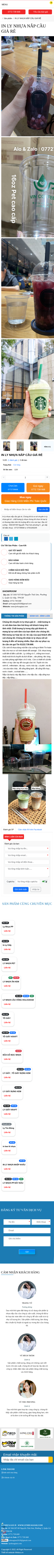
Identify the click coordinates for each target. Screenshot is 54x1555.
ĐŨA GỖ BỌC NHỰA (12, 1055)
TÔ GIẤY (7, 1018)
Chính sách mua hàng (9, 1473)
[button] (13, 12)
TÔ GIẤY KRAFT (10, 1036)
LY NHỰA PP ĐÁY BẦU (13, 1183)
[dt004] (8, 1448)
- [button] (3, 477)
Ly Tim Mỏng (8, 1128)
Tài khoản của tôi (8, 1478)
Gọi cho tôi (43, 509)
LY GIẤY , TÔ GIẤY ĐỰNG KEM (17, 1073)
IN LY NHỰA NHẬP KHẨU (14, 1165)
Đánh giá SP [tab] (8, 829)
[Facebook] (6, 539)
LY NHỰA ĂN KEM (11, 982)
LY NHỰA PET (9, 963)
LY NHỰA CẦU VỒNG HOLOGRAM (18, 1000)
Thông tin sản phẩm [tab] (14, 616)
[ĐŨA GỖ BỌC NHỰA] (12, 1050)
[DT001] (8, 1437)
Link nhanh (7, 1469)
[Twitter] (11, 539)
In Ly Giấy (7, 945)
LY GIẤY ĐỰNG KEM (12, 1091)
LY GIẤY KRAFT (10, 1110)
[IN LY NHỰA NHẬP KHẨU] (14, 1160)
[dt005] (27, 1448)
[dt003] (45, 1437)
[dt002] (27, 1437)
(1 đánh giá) (12, 460)
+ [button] (47, 477)
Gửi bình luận (21, 889)
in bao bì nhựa (9, 1146)
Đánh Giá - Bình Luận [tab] (40, 616)
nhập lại (35, 889)
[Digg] (16, 539)
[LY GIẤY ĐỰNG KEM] (12, 1087)
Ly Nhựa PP (8, 927)
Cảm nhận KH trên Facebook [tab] (30, 829)
